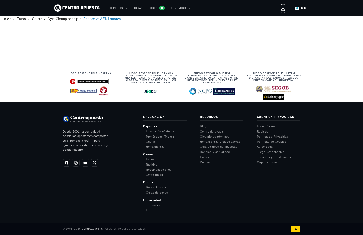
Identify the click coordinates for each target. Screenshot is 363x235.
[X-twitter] (94, 163)
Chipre (37, 19)
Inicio (7, 19)
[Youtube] (85, 163)
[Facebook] (66, 163)
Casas (138, 8)
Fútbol (22, 19)
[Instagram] (76, 163)
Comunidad (178, 8)
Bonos (156, 8)
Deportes (116, 8)
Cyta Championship (62, 19)
